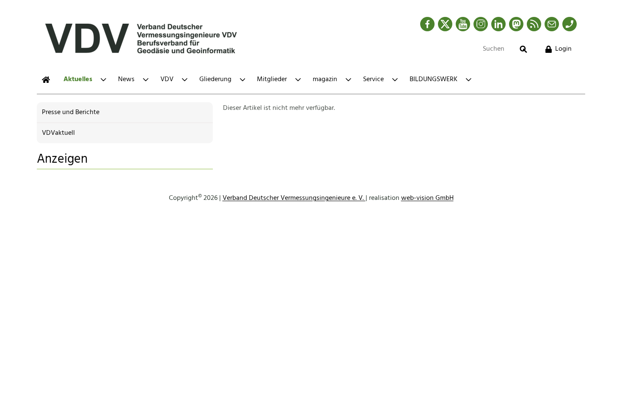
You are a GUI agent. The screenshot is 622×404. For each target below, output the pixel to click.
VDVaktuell (58, 133)
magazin (325, 79)
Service (373, 79)
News (126, 79)
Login (563, 49)
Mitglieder (272, 79)
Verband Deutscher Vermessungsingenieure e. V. (294, 198)
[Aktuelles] (46, 79)
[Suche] (523, 49)
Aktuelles (77, 79)
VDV (166, 79)
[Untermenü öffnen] (103, 79)
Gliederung (215, 79)
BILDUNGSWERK (433, 79)
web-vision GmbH (427, 198)
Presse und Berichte (70, 112)
